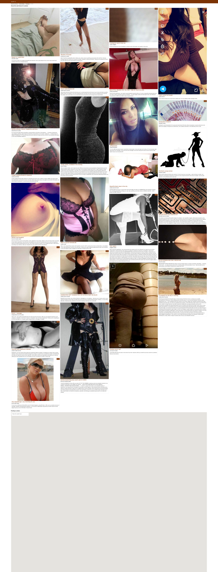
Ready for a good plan (18, 57)
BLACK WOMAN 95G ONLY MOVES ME (170, 260)
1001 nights (113, 246)
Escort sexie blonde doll (67, 89)
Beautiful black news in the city (118, 186)
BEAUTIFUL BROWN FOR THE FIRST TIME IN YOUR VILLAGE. (127, 90)
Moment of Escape (66, 54)
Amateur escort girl (115, 349)
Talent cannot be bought (166, 95)
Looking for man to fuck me (117, 43)
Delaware (27, 3)
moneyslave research (165, 121)
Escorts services (14, 3)
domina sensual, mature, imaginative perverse (25, 129)
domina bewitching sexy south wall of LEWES (73, 380)
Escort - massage (17, 313)
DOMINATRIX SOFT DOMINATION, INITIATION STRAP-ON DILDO (79, 295)
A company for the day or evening (168, 295)
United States (21, 3)
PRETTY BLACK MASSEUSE (68, 242)
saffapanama (113, 146)
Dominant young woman (165, 171)
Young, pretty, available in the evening (71, 164)
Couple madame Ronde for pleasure (22, 175)
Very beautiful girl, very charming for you (23, 401)
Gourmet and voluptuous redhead (21, 349)
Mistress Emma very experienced (168, 214)
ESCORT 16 (13, 1)
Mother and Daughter (18, 237)
